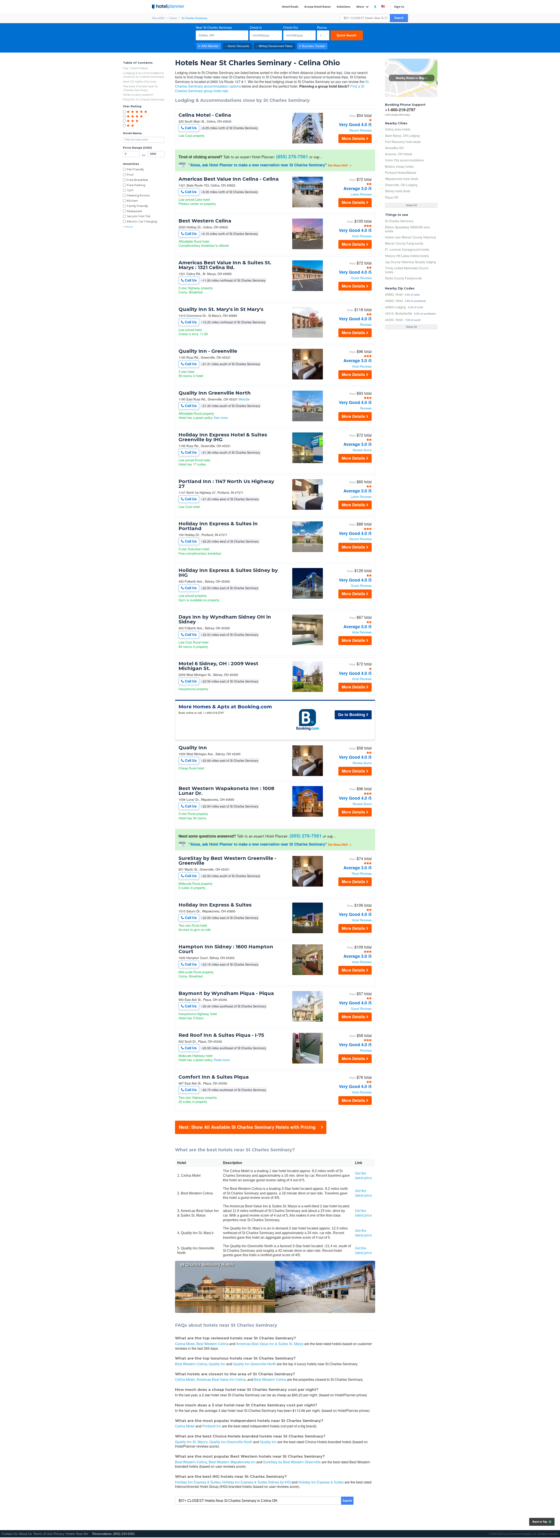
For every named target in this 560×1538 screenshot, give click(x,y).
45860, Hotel (394, 300)
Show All (411, 205)
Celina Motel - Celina (204, 115)
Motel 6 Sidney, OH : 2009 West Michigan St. (218, 666)
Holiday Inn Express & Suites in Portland (218, 526)
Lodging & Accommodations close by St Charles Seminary (143, 74)
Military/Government (276, 46)
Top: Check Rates (135, 68)
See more (221, 417)
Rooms (322, 27)
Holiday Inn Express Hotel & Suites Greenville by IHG (222, 437)
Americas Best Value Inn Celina (221, 1379)
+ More (128, 226)
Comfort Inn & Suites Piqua (213, 1077)
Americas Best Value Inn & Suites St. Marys (269, 1343)
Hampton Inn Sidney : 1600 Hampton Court (225, 949)
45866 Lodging (395, 307)
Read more (222, 1059)
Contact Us (10, 1534)
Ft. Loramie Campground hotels (407, 249)
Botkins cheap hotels (399, 166)
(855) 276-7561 (292, 156)
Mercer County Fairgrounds (404, 243)
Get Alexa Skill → (340, 165)
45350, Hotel (394, 319)
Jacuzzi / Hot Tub (138, 216)
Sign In (399, 7)
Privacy (59, 1534)
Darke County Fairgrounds (403, 278)
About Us (25, 1534)
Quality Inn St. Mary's (191, 1441)
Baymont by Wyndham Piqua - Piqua (226, 993)
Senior (238, 46)
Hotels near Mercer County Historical (410, 237)
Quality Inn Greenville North (214, 393)
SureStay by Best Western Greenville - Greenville (227, 861)
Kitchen (132, 200)
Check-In (256, 27)
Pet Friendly (135, 169)
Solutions (343, 7)
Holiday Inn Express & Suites (215, 905)
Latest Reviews (361, 194)
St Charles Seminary (399, 221)
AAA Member (209, 46)
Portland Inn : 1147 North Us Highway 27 (226, 484)
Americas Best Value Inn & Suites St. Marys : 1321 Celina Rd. (224, 265)
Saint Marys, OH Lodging (402, 135)
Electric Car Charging (142, 221)
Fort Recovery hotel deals (403, 141)
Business (313, 46)
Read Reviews (362, 873)
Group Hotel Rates (317, 7)
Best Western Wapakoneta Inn (232, 1461)
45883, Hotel (394, 294)
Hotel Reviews (362, 236)
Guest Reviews (361, 278)
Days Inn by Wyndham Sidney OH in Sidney (224, 619)
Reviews (366, 324)
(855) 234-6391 (124, 1534)
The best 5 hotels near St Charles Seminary (140, 88)
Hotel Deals (290, 7)
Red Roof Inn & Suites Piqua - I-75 (221, 1035)
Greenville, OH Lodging (401, 185)
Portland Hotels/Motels (400, 172)
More (360, 7)
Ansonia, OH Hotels (398, 154)
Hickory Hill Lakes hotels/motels (407, 256)
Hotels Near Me (77, 1534)
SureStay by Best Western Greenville (292, 1461)
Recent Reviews (360, 130)
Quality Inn (192, 747)
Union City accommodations (404, 160)
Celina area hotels (397, 129)
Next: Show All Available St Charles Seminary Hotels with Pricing (247, 1127)
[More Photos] (307, 142)
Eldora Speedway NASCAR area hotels (407, 229)
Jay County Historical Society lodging (410, 262)
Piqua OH (391, 197)
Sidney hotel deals (397, 191)
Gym (130, 190)
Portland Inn (211, 1426)
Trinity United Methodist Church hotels (407, 270)
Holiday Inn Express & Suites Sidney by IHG (228, 573)
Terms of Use (42, 1534)
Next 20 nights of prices (139, 81)
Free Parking (136, 185)
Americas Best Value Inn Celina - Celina (228, 179)
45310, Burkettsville (398, 313)
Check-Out (290, 27)
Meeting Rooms (138, 195)
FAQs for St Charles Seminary (143, 99)
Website (244, 399)
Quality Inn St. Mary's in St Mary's (220, 309)
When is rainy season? (138, 94)
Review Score (362, 450)
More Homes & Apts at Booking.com (225, 706)
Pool (130, 174)
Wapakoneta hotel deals (401, 178)
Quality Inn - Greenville (207, 351)
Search (399, 17)
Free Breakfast (137, 180)
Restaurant (134, 211)
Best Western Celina (204, 221)
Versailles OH (394, 148)
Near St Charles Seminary (214, 27)
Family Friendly (137, 206)
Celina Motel (185, 1343)
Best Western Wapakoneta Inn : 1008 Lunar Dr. (226, 791)
